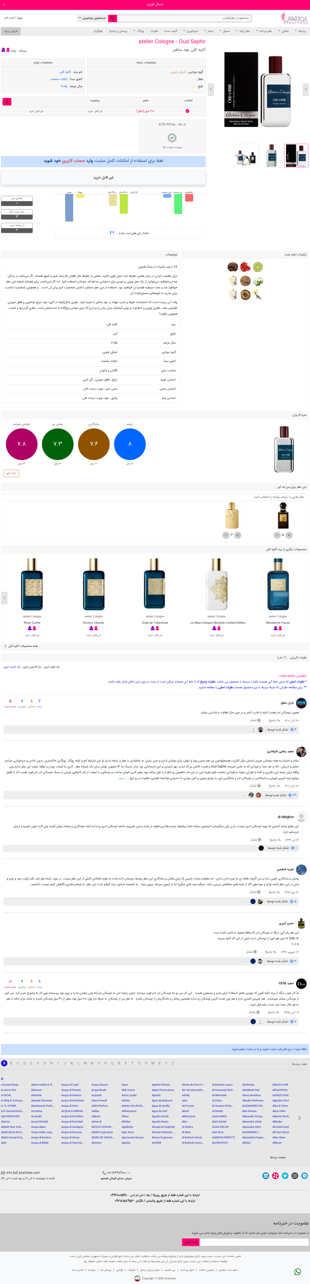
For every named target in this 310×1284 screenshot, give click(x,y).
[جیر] (245, 281)
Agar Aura (128, 1132)
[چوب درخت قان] (233, 281)
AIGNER (156, 1142)
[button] (211, 89)
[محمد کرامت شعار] (260, 901)
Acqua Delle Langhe (42, 1132)
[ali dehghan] (301, 817)
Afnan (125, 1116)
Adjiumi (96, 1116)
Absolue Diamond (41, 1100)
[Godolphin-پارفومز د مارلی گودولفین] (232, 517)
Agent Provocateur (163, 1090)
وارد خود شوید (68, 160)
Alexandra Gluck (251, 1121)
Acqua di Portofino (72, 1116)
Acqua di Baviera (41, 1137)
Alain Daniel (219, 1121)
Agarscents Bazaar (133, 1137)
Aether (126, 1100)
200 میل (145, 111)
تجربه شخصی (285, 869)
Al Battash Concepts (193, 1142)
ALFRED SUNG (280, 1095)
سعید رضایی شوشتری (280, 751)
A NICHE (6, 1095)
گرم (193, 86)
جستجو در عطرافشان (236, 18)
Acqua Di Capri (70, 1084)
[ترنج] (257, 267)
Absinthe (36, 1095)
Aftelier (126, 1121)
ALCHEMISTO (220, 1142)
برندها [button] (302, 31)
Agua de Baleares (162, 1100)
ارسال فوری (155, 4)
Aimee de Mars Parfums (193, 1084)
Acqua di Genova (71, 1095)
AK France (188, 1106)
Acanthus (36, 1111)
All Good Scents (281, 1127)
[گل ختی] (233, 267)
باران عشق (287, 703)
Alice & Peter (280, 1106)
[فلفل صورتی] (245, 267)
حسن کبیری (286, 923)
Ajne (184, 1100)
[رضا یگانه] (253, 729)
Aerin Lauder (129, 1095)
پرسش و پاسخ (118, 31)
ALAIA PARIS (219, 1116)
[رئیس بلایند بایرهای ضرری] (260, 1021)
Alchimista (248, 1084)
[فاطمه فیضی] (260, 729)
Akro (184, 1121)
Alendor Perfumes (252, 1100)
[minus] (277, 535)
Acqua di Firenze (71, 1090)
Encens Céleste (93, 622)
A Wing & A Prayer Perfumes (12, 1100)
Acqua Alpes (38, 1127)
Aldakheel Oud (250, 1090)
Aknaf (185, 1111)
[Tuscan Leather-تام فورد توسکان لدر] (283, 517)
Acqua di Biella (40, 1142)
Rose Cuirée (32, 622)
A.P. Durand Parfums (12, 1111)
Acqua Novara (100, 1084)
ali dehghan (286, 817)
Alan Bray (218, 1132)
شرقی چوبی (178, 72)
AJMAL (186, 1095)
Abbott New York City (12, 1127)
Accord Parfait (39, 1121)
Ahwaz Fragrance (162, 1137)
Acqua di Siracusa (71, 1132)
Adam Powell (99, 1100)
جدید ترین (10, 666)
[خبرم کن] (7, 101)
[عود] (245, 295)
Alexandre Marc (251, 1127)
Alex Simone (249, 1111)
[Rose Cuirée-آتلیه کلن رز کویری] (32, 584)
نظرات (154, 31)
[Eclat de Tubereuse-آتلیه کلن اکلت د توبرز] (155, 584)
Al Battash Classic (192, 1137)
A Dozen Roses (9, 1084)
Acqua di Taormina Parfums (73, 1142)
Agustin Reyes (160, 1121)
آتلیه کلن (65, 72)
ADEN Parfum (100, 1106)
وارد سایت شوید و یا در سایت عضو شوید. (256, 1049)
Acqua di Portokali (72, 1121)
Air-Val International (193, 1090)
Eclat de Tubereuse (155, 622)
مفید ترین (49, 666)
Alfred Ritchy (280, 1090)
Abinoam (36, 1090)
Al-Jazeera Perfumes (223, 1106)
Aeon (125, 1084)
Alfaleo (246, 1142)
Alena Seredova (251, 1095)
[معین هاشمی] (252, 901)
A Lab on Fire (8, 1090)
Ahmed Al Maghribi (163, 1127)
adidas (95, 1111)
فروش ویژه (11, 31)
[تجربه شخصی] (301, 869)
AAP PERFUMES (10, 1116)
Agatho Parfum (161, 1084)
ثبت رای (11, 473)
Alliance (277, 1142)
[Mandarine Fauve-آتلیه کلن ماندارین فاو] (278, 584)
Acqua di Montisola (72, 1100)
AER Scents (128, 1090)
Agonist (156, 1095)
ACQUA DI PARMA (72, 1111)
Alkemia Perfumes (283, 1116)
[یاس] (257, 281)
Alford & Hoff (280, 1084)
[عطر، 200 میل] (187, 111)
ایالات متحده (59, 79)
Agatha (126, 1142)
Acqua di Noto (69, 1106)
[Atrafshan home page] (294, 18)
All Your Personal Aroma (284, 1132)
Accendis (36, 1116)
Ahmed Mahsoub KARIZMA (163, 1132)
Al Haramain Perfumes (223, 1090)
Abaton (5, 1121)
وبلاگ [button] (140, 31)
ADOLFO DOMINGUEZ (103, 1127)
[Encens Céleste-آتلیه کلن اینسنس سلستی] (94, 584)
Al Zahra (217, 1100)
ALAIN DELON (220, 1127)
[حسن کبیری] (301, 923)
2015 (64, 86)
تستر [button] (210, 31)
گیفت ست (170, 31)
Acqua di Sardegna (72, 1127)
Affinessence (129, 1111)
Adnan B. (97, 1121)
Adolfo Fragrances (102, 1132)
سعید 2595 (286, 983)
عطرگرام (98, 31)
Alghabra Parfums (283, 1100)
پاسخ (272, 720)
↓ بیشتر (122, 778)
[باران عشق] (301, 703)
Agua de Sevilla (161, 1106)
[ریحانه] (258, 795)
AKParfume (188, 1116)
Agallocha (127, 1127)
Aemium (96, 1142)
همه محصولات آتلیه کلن (22, 646)
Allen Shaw (278, 1137)
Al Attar (186, 1132)
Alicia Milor (279, 1111)
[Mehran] (260, 961)
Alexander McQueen (254, 1116)
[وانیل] (257, 295)
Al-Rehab (217, 1111)
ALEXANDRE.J (250, 1132)
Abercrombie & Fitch (42, 1084)
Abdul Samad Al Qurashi (12, 1137)
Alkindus (277, 1121)
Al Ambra (187, 1127)
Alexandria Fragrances (254, 1137)
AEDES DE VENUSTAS (103, 1137)
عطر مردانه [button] (265, 31)
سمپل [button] (226, 31)
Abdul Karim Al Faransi (12, 1132)
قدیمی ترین (30, 666)
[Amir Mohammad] (261, 848)
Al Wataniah (219, 1095)
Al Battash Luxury (222, 1084)
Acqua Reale (99, 1090)
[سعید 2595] (301, 983)
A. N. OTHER (8, 1106)
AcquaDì (96, 1095)
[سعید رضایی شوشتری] (301, 751)
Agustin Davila (160, 1116)
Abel (3, 1142)
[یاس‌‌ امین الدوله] (251, 795)
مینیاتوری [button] (192, 31)
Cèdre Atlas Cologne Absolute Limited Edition (215, 622)
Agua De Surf (159, 1111)
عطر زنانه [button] (244, 31)
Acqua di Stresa (70, 1137)
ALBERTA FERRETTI (223, 1137)
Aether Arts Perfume (133, 1106)
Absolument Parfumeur (42, 1106)
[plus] (289, 535)
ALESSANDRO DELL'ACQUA (254, 1106)
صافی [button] (285, 31)
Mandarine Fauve (278, 622)
